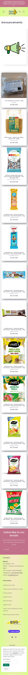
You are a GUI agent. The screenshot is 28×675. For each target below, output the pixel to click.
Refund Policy (7, 601)
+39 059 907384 (17, 573)
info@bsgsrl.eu (13, 575)
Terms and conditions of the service (12, 610)
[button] (4, 12)
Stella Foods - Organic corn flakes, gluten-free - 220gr (14, 138)
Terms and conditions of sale (13, 589)
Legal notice (7, 605)
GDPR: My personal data (11, 614)
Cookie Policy (7, 597)
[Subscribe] (23, 550)
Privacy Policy (7, 593)
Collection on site (9, 585)
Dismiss (6, 669)
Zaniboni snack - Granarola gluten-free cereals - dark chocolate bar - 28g (14, 215)
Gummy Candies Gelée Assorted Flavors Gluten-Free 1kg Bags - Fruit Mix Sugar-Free (14, 177)
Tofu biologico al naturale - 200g (14, 100)
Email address (7, 659)
